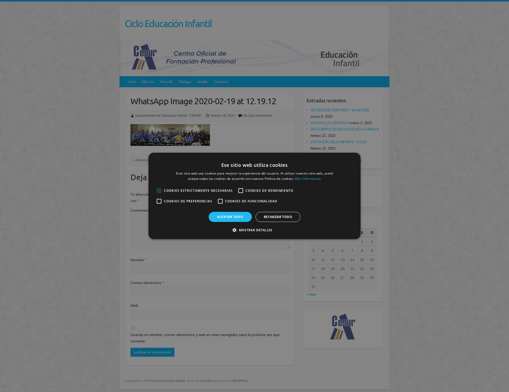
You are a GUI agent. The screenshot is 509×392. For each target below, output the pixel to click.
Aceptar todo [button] (230, 217)
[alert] (254, 196)
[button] (254, 230)
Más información (308, 178)
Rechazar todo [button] (278, 217)
